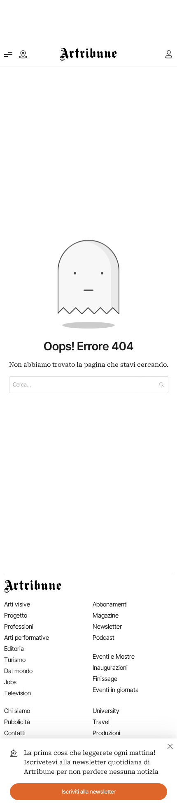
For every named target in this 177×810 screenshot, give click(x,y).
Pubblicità (17, 722)
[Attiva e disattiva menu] (8, 54)
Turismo (15, 660)
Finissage (105, 679)
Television (17, 693)
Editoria (14, 649)
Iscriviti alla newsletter (89, 791)
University (106, 711)
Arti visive (17, 604)
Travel (101, 722)
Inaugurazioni (110, 667)
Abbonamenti (110, 604)
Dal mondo (18, 671)
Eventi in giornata (116, 690)
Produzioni (106, 733)
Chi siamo (17, 711)
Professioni (18, 626)
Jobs (10, 682)
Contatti (15, 733)
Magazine (106, 615)
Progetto (15, 615)
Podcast (103, 637)
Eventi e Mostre (114, 656)
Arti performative (26, 637)
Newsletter (107, 626)
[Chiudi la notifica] (170, 745)
